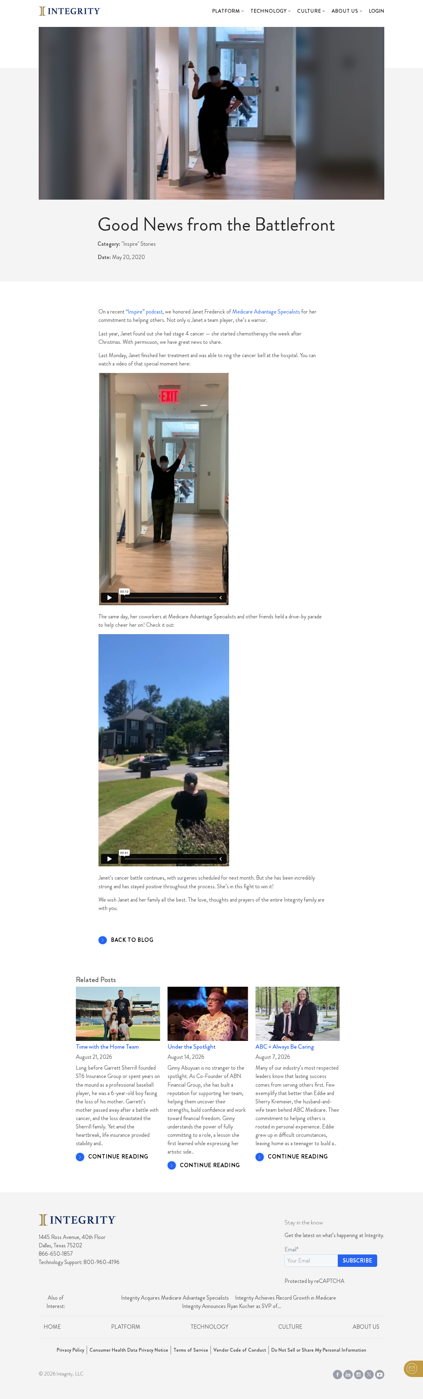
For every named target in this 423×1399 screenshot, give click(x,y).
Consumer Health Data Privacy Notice (128, 1350)
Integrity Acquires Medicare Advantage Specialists (175, 1298)
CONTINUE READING (118, 1157)
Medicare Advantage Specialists (266, 312)
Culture (309, 11)
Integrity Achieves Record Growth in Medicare (285, 1298)
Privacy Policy (70, 1350)
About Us (345, 11)
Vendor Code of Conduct (239, 1350)
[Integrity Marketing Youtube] (379, 1373)
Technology (269, 11)
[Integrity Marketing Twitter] (369, 1373)
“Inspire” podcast (144, 312)
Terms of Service (190, 1350)
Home (52, 1327)
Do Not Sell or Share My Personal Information (318, 1350)
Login (376, 11)
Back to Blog (132, 940)
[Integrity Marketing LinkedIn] (348, 1373)
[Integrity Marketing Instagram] (358, 1373)
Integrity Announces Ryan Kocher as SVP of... (231, 1306)
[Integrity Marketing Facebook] (337, 1373)
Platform (226, 11)
